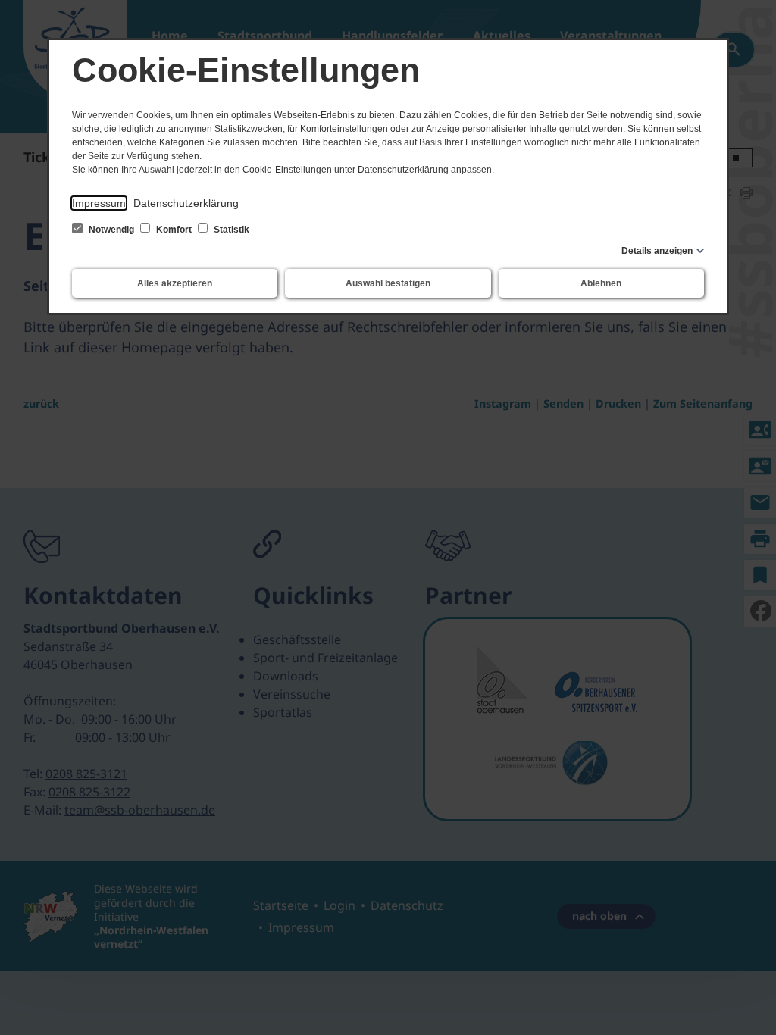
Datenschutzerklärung (186, 203)
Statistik (230, 229)
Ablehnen (600, 283)
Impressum (99, 203)
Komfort (174, 229)
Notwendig (111, 229)
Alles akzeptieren (174, 283)
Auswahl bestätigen (388, 283)
